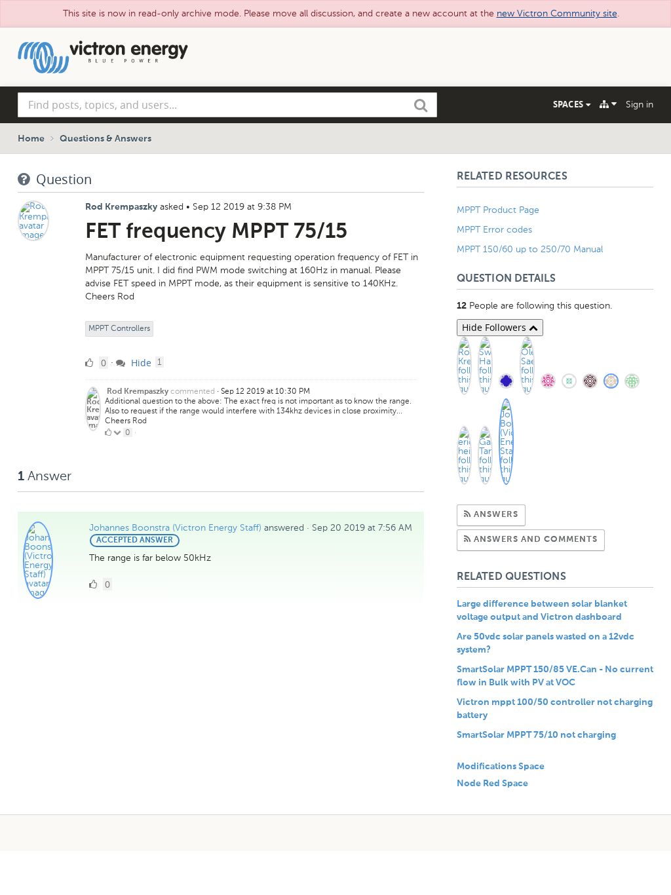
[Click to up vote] (108, 432)
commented (192, 391)
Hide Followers (495, 327)
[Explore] (608, 104)
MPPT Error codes (494, 229)
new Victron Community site (557, 13)
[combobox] (227, 104)
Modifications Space (501, 766)
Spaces (569, 104)
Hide (139, 362)
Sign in (639, 104)
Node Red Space (492, 783)
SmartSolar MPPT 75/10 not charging (536, 735)
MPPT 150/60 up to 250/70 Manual (530, 249)
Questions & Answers (105, 138)
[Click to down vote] (118, 432)
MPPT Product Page (498, 210)
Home (31, 138)
